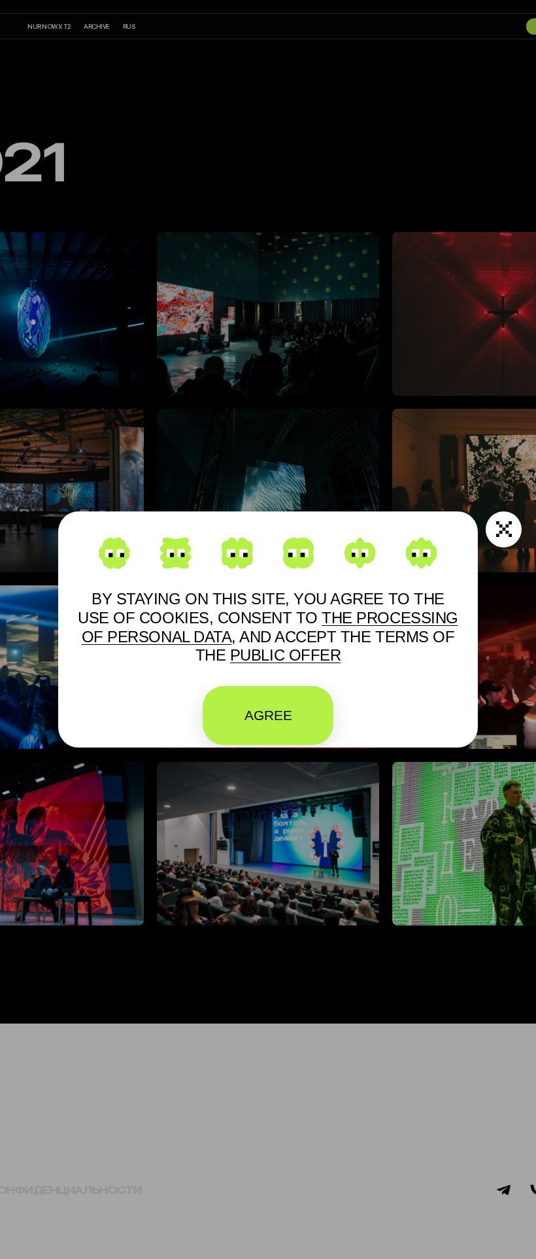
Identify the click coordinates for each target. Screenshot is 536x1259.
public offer (285, 655)
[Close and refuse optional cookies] (504, 529)
